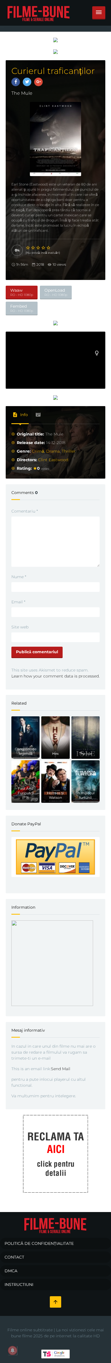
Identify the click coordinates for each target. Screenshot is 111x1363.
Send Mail (60, 1068)
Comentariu (24, 511)
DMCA (11, 1270)
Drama (53, 451)
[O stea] (28, 247)
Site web (19, 627)
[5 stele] (48, 247)
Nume (18, 576)
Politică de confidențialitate (39, 1243)
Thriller (69, 451)
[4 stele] (43, 247)
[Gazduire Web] (55, 39)
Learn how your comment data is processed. (55, 676)
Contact (14, 1257)
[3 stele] (38, 247)
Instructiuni (19, 1284)
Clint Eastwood (53, 459)
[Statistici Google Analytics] (55, 1353)
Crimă (38, 451)
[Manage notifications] (12, 1350)
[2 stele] (33, 247)
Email (18, 601)
